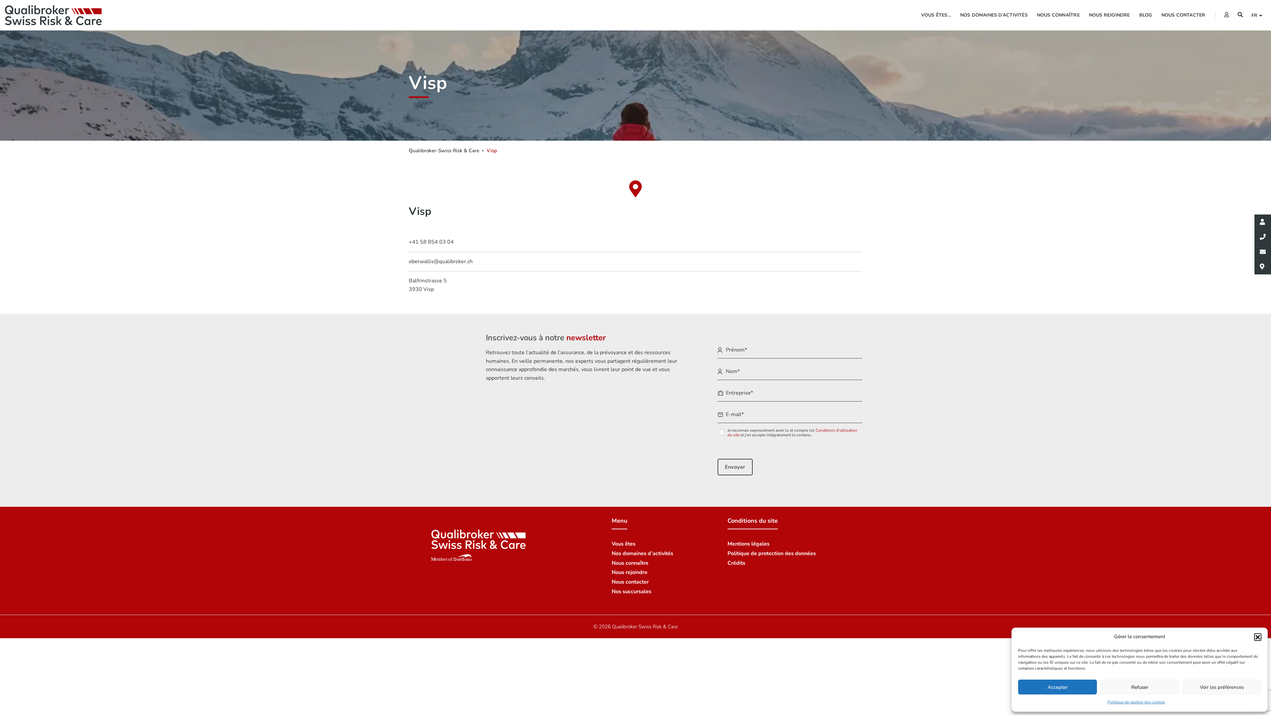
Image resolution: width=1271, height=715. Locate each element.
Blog (1145, 15)
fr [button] (1255, 15)
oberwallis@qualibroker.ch (441, 261)
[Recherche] (1240, 15)
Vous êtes (624, 544)
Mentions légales (749, 544)
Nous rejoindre (1109, 15)
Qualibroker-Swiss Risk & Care (444, 150)
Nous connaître (1058, 15)
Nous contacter (1183, 15)
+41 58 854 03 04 (431, 242)
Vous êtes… (936, 15)
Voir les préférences (1222, 687)
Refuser (1139, 687)
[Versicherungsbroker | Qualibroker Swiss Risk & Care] (53, 15)
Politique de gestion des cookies (1136, 702)
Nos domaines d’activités (994, 15)
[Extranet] (1227, 15)
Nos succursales (631, 591)
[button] (1257, 637)
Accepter (1057, 687)
